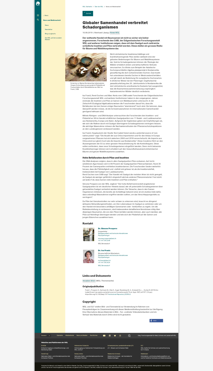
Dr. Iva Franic (104, 250)
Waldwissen (144, 354)
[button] (156, 320)
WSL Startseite (87, 7)
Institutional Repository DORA (118, 294)
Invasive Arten (89, 281)
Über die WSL (99, 7)
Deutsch (43, 335)
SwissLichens (78, 354)
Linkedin (110, 335)
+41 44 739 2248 (104, 240)
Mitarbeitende (69, 335)
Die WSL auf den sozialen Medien (53, 38)
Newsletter (48, 29)
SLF (129, 335)
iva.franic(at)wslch (104, 260)
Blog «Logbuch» (50, 33)
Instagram (120, 335)
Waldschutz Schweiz (114, 354)
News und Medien (82, 335)
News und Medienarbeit (52, 20)
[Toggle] (38, 15)
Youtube (104, 335)
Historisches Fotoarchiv (81, 346)
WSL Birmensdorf (104, 265)
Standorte (60, 335)
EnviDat (43, 346)
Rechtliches (93, 335)
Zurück (88, 13)
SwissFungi (44, 354)
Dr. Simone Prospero (107, 228)
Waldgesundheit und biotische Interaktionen (113, 233)
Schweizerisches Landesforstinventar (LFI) (120, 346)
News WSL (115, 33)
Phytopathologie (103, 235)
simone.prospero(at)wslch (107, 238)
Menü (46, 16)
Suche (38, 20)
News (47, 25)
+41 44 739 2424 (104, 262)
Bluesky (115, 335)
